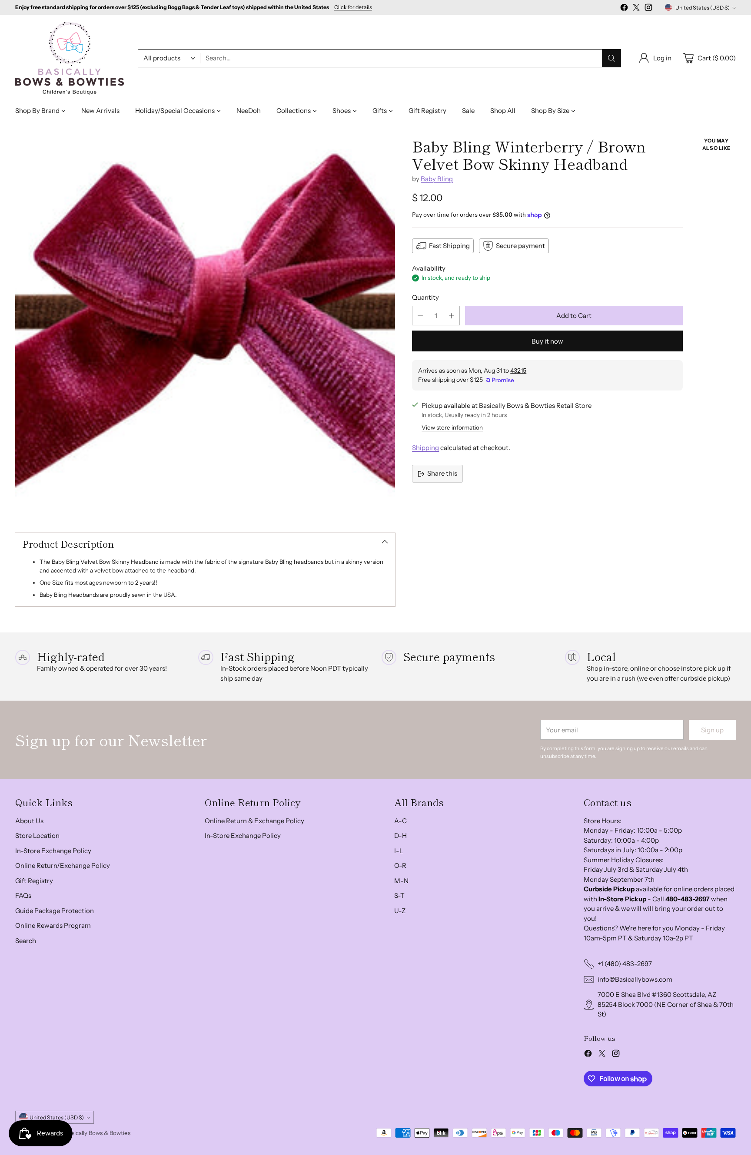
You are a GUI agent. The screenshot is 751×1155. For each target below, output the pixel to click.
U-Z (399, 911)
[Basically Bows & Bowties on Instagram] (648, 9)
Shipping (425, 447)
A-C (400, 821)
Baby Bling (437, 179)
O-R (400, 865)
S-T (399, 895)
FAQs (23, 895)
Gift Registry (34, 881)
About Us (29, 821)
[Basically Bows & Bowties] (69, 58)
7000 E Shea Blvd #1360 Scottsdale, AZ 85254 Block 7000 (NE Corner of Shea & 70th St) (666, 1004)
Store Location (37, 835)
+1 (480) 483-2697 (625, 964)
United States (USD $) (702, 7)
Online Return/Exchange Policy (62, 865)
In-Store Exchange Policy (53, 851)
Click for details (353, 7)
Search (25, 941)
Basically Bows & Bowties (97, 1132)
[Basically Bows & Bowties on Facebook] (624, 9)
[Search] (611, 58)
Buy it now (547, 341)
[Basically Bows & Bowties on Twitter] (636, 9)
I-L (398, 851)
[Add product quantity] (451, 315)
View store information (452, 427)
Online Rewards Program (53, 925)
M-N (401, 881)
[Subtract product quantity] (420, 315)
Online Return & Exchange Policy (254, 821)
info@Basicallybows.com (635, 979)
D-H (400, 835)
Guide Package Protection (54, 911)
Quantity (425, 297)
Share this (442, 473)
